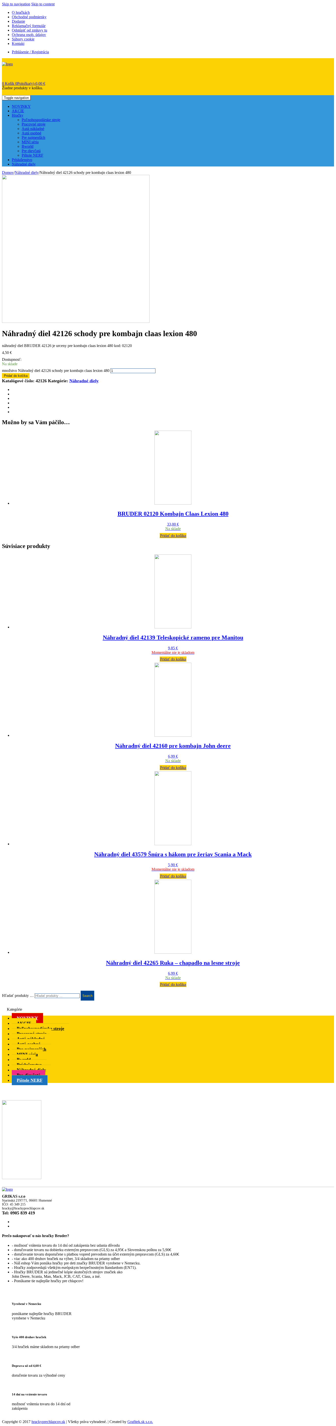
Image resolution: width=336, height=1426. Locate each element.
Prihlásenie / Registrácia (30, 52)
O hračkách (21, 12)
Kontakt (18, 43)
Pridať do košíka (16, 376)
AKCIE (18, 111)
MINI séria (30, 142)
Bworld (27, 146)
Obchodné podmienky (29, 17)
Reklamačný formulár (29, 26)
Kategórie (14, 1009)
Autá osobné (31, 133)
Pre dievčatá (31, 151)
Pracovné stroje (34, 124)
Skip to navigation (16, 4)
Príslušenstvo (22, 160)
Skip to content (43, 4)
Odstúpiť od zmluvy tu (29, 30)
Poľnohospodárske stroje (41, 120)
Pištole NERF (32, 155)
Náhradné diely (24, 164)
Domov (8, 172)
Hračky (17, 115)
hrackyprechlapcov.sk (48, 1422)
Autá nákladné (33, 129)
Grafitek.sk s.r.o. (140, 1422)
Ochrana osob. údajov (29, 35)
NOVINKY (21, 106)
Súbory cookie (23, 39)
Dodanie (18, 21)
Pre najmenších (33, 137)
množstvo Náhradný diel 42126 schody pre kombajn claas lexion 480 (55, 370)
